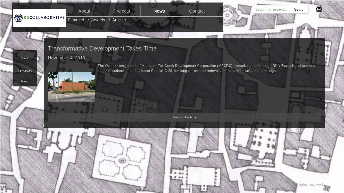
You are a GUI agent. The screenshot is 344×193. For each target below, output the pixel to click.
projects (122, 11)
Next (24, 81)
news (159, 11)
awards (98, 20)
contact (197, 11)
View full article (184, 117)
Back (25, 58)
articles (119, 20)
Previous (25, 71)
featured (76, 20)
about (84, 11)
